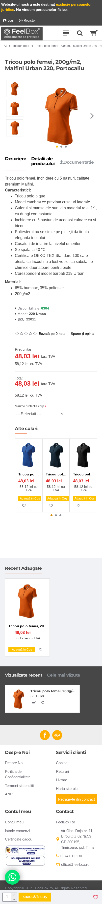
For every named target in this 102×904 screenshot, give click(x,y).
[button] (31, 116)
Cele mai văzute (63, 675)
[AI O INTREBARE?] (12, 877)
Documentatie (78, 162)
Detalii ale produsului (43, 161)
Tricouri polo (20, 46)
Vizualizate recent (23, 675)
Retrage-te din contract (76, 799)
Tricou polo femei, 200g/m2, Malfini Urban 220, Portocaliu (54, 691)
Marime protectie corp (29, 406)
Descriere (15, 158)
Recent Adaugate (23, 568)
